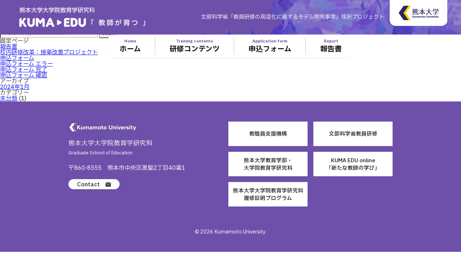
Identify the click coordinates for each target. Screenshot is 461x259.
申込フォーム (17, 58)
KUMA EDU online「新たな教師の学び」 (353, 164)
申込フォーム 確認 (23, 75)
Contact (88, 184)
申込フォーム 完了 (23, 69)
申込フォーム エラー (26, 64)
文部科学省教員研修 (353, 134)
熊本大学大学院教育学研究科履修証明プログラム (268, 194)
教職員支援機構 (268, 134)
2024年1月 (15, 87)
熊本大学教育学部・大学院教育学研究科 (268, 164)
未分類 (8, 98)
